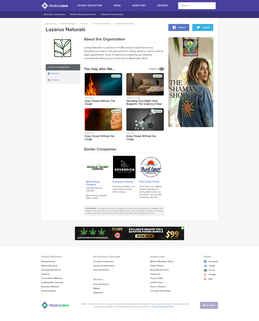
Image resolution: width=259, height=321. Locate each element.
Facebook (55, 73)
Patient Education (90, 5)
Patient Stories (157, 265)
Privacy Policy (156, 278)
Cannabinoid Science (51, 270)
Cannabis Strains (101, 284)
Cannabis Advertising (160, 291)
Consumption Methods (52, 278)
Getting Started (48, 261)
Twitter (212, 266)
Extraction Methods (50, 286)
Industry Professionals (112, 14)
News (117, 5)
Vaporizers (98, 292)
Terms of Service (158, 286)
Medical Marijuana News (161, 261)
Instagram (55, 80)
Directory (139, 5)
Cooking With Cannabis (52, 282)
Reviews (162, 5)
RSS (210, 279)
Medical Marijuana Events (83, 14)
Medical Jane (51, 23)
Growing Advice (48, 291)
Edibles (96, 288)
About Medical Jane (159, 270)
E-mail (212, 270)
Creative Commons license (163, 307)
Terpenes (45, 274)
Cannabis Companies (54, 14)
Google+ (213, 274)
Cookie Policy (156, 282)
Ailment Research (49, 265)
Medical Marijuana (68, 23)
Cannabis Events (101, 270)
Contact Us (155, 274)
